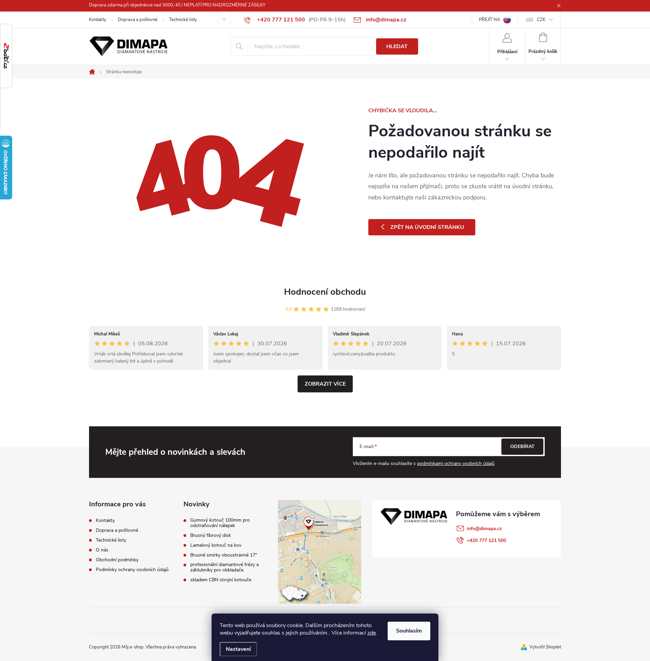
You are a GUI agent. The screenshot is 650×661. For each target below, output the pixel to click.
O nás (102, 550)
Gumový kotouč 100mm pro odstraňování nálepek (220, 523)
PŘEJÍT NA (489, 20)
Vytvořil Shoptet (545, 647)
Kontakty (97, 20)
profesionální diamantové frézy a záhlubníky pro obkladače (224, 567)
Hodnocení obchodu (325, 292)
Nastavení (238, 649)
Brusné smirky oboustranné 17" (223, 555)
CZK (541, 20)
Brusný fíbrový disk (210, 535)
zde (371, 633)
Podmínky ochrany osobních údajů (132, 569)
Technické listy (183, 20)
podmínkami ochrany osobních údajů (456, 463)
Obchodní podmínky (117, 560)
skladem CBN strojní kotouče (220, 580)
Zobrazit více (325, 384)
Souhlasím (409, 631)
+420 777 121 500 (486, 540)
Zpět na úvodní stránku (427, 227)
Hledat (397, 46)
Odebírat (522, 446)
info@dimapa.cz (484, 528)
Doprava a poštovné (137, 20)
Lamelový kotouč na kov (215, 545)
